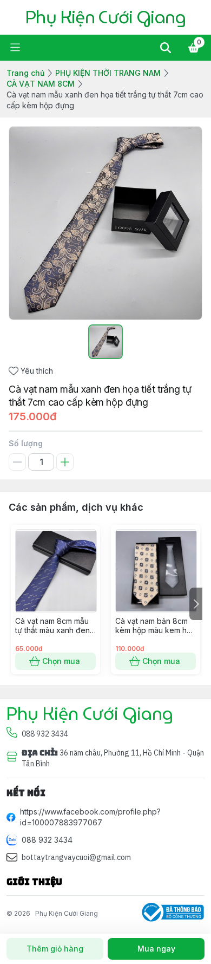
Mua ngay (156, 948)
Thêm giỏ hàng (55, 948)
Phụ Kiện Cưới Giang (66, 913)
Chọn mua (61, 661)
